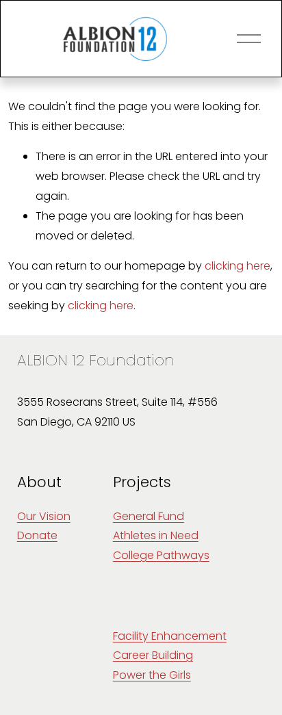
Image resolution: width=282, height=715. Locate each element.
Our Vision (43, 516)
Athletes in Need (155, 535)
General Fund (148, 516)
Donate (37, 535)
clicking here (237, 266)
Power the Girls (152, 675)
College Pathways (161, 555)
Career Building (153, 655)
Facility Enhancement (170, 636)
